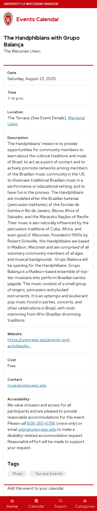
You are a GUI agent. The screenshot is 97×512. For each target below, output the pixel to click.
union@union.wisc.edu (37, 429)
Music (18, 473)
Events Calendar (37, 19)
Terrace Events (48, 473)
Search (60, 506)
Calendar (36, 506)
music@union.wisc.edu (26, 385)
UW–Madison (31, 4)
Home (12, 506)
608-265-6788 (41, 423)
